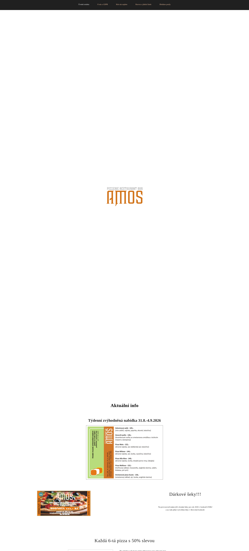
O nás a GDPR (102, 4)
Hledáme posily (165, 4)
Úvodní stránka (83, 4)
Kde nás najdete (121, 4)
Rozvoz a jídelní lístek (143, 4)
